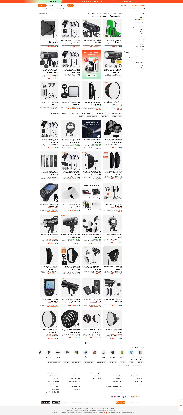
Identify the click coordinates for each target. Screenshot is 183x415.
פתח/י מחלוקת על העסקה (74, 381)
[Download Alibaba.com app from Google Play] (45, 402)
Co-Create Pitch (138, 378)
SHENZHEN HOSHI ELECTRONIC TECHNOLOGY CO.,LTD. (70, 107)
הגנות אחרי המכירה (117, 384)
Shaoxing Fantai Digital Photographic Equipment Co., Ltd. (112, 145)
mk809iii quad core (101, 362)
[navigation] (134, 178)
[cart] (56, 5)
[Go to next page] (72, 343)
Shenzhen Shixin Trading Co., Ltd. (72, 75)
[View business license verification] (104, 413)
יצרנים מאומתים (97, 375)
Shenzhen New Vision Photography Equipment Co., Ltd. (49, 76)
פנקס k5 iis (131, 362)
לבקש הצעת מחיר (97, 378)
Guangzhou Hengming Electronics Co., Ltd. (91, 147)
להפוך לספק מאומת (54, 384)
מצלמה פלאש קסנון (99, 113)
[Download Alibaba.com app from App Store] (56, 402)
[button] (75, 5)
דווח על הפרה (77, 389)
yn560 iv (64, 113)
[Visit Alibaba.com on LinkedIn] (55, 392)
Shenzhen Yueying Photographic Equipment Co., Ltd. (70, 45)
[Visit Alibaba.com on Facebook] (58, 392)
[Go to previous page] (89, 343)
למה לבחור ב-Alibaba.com (136, 375)
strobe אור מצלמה (54, 113)
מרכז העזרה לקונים (76, 375)
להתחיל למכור (56, 378)
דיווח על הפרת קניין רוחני (74, 386)
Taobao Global (97, 408)
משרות (140, 384)
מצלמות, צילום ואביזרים (102, 13)
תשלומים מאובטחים (117, 375)
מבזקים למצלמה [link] (91, 13)
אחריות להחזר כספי (117, 378)
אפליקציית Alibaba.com (67, 402)
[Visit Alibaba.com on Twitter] (52, 392)
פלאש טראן (122, 362)
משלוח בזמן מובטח (117, 381)
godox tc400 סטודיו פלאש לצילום (113, 113)
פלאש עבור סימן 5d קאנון (92, 116)
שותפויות (57, 386)
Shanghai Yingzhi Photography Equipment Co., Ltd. (91, 45)
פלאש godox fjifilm (73, 113)
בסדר (127, 52)
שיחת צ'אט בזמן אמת (75, 378)
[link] (181, 401)
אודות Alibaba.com (138, 372)
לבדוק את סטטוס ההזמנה (53, 381)
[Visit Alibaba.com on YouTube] (46, 392)
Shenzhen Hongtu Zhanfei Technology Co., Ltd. (49, 107)
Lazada (91, 408)
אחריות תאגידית (138, 381)
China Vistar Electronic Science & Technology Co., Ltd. (112, 45)
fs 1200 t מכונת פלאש (123, 365)
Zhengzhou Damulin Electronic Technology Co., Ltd (112, 75)
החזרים (78, 384)
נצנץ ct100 (66, 362)
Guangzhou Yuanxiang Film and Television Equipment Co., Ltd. (91, 108)
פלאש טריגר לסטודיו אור (137, 365)
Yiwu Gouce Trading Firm (116, 108)
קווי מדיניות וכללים (117, 389)
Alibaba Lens (134, 402)
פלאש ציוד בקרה (104, 116)
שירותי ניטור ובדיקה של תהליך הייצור (113, 386)
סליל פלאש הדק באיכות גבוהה (54, 362)
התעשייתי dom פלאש (116, 116)
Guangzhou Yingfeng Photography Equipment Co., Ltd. (70, 147)
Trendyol (107, 408)
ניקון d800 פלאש (112, 362)
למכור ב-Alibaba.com (54, 375)
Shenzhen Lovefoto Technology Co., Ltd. (49, 45)
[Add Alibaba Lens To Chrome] (120, 402)
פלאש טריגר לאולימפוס (88, 362)
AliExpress (71, 408)
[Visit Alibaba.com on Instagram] (49, 392)
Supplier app (88, 402)
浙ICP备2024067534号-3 (128, 412)
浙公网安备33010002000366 (115, 412)
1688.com (77, 408)
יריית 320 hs (139, 362)
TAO (103, 408)
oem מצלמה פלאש (76, 362)
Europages (112, 408)
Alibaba (121, 13)
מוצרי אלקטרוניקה (113, 13)
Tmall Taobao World (84, 408)
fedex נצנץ (81, 116)
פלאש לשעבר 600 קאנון (86, 113)
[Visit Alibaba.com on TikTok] (43, 392)
